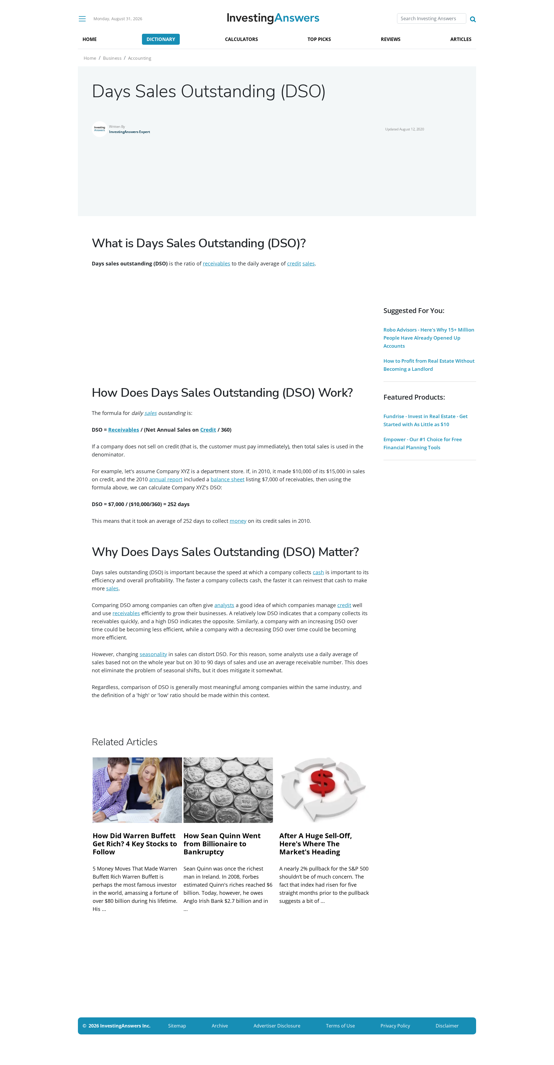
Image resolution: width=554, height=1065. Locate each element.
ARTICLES (460, 39)
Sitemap (177, 1026)
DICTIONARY (161, 39)
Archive (220, 1026)
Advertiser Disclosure (277, 1026)
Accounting (139, 58)
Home (90, 58)
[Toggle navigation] (82, 19)
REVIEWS (390, 39)
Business (112, 58)
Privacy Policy (395, 1026)
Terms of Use (340, 1026)
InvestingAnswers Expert (129, 131)
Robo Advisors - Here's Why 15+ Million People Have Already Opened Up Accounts (428, 337)
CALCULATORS (241, 39)
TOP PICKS (319, 39)
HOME (90, 39)
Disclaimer (447, 1026)
